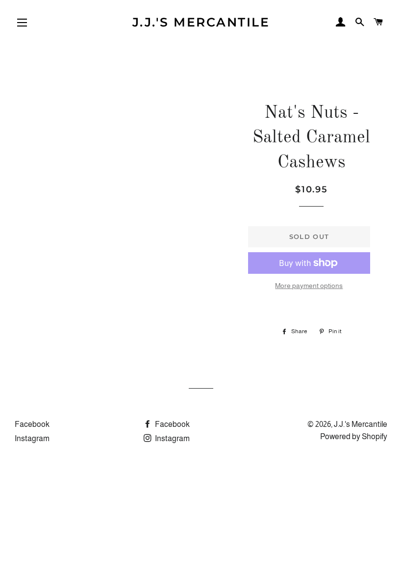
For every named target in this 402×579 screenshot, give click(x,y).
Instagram (32, 438)
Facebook (32, 424)
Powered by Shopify (353, 436)
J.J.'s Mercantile (201, 22)
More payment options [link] (309, 286)
